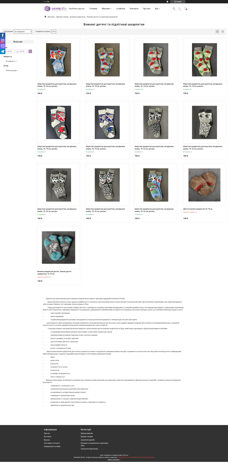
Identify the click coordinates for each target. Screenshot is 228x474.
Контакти (134, 8)
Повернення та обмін (52, 446)
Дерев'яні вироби (88, 440)
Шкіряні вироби (87, 433)
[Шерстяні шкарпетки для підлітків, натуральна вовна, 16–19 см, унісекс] (107, 60)
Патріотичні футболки (89, 449)
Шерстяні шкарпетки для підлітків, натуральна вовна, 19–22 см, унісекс (56, 85)
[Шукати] (174, 8)
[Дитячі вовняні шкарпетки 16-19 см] (204, 185)
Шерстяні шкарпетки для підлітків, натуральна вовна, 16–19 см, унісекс (105, 85)
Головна (93, 8)
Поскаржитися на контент (126, 457)
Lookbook (120, 8)
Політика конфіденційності (145, 457)
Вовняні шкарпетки (77, 17)
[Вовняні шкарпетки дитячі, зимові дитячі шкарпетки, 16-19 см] (58, 247)
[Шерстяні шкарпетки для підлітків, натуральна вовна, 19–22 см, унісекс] (58, 60)
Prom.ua (125, 455)
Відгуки (47, 440)
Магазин (106, 8)
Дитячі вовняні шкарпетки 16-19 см (197, 209)
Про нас (146, 8)
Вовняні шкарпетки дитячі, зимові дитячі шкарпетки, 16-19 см (54, 273)
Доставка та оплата (52, 443)
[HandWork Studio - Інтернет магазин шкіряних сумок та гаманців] (55, 8)
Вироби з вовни (62, 17)
